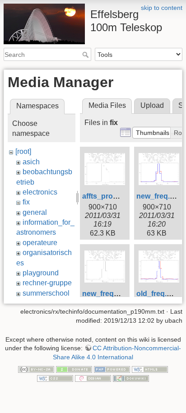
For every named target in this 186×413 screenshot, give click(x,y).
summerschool (46, 293)
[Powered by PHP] (112, 369)
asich (31, 162)
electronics (40, 192)
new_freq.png (159, 196)
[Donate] (74, 369)
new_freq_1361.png (115, 293)
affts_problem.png (113, 196)
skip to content (161, 7)
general (35, 212)
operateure (40, 242)
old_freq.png (158, 293)
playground (41, 273)
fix (26, 202)
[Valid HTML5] (150, 369)
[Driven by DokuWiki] (131, 377)
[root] (23, 151)
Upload (152, 105)
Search (86, 54)
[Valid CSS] (55, 377)
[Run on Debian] (93, 377)
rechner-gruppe (47, 283)
